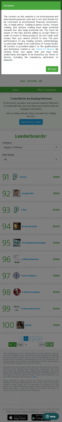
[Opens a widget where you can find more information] (50, 416)
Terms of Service (45, 49)
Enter (53, 69)
